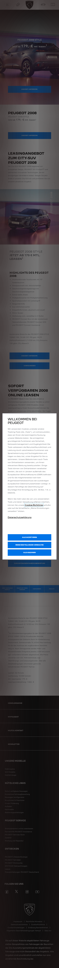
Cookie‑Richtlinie (34, 505)
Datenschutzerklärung (19, 517)
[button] (29, 545)
